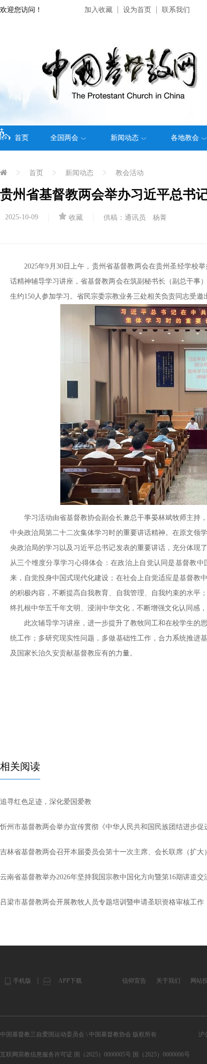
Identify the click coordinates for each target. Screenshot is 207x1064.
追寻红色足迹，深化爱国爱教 (45, 802)
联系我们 (176, 10)
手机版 (22, 980)
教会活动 (130, 173)
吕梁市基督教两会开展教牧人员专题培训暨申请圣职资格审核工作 (102, 902)
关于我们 (168, 980)
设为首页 (137, 10)
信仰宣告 (134, 980)
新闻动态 (125, 138)
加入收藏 (98, 10)
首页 (22, 138)
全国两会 (64, 138)
